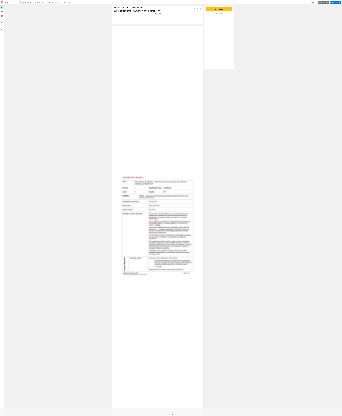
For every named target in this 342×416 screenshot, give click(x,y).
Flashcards (39, 2)
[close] (172, 409)
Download (220, 9)
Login (313, 2)
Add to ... (197, 8)
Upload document (323, 2)
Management (124, 7)
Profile (2, 29)
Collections (2, 16)
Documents (26, 2)
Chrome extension (53, 2)
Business (116, 7)
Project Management (136, 7)
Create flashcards (335, 2)
